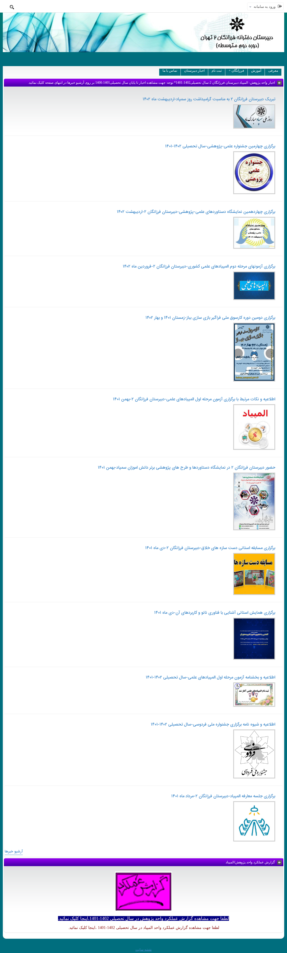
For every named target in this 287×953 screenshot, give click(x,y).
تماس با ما (170, 71)
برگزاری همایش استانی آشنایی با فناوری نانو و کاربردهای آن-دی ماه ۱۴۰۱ (214, 612)
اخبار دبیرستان (194, 71)
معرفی (273, 71)
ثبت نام (217, 71)
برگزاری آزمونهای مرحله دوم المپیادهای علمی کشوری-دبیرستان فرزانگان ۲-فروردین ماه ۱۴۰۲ (199, 266)
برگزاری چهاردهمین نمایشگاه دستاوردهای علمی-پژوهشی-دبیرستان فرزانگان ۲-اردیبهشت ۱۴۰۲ (196, 211)
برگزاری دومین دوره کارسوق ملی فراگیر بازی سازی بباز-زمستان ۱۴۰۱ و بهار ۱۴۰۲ (210, 317)
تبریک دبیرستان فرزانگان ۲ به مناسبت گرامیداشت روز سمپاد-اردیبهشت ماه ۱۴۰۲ (209, 99)
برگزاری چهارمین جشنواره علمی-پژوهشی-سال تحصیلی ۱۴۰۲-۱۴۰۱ (220, 146)
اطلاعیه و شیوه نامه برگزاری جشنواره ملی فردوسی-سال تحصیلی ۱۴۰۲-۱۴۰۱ (213, 724)
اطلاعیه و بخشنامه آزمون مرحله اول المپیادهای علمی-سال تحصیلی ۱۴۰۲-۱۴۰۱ (210, 677)
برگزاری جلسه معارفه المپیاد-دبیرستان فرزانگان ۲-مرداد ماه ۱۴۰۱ (223, 796)
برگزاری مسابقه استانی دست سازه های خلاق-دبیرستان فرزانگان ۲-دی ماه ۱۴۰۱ (210, 548)
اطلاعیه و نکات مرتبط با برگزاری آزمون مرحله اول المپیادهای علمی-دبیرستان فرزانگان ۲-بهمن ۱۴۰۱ (194, 399)
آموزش (256, 71)
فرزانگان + (236, 71)
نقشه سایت (143, 950)
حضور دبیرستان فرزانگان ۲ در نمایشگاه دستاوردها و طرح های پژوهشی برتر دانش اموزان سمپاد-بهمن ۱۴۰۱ (186, 467)
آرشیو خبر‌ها (14, 852)
